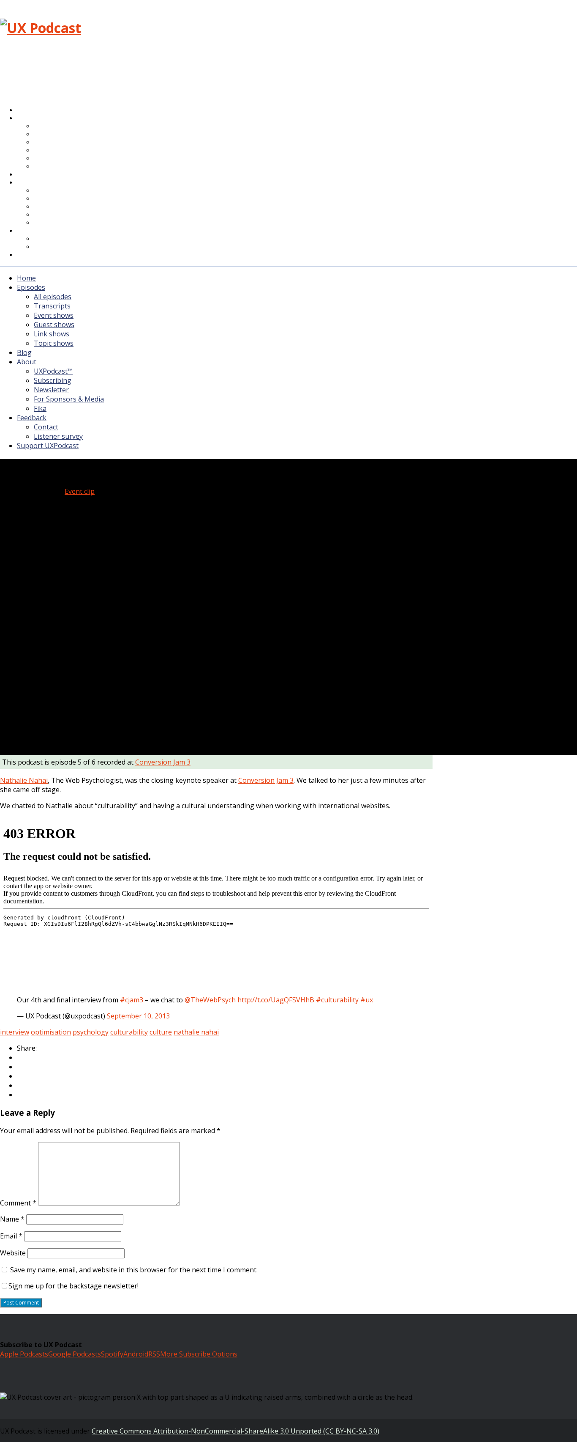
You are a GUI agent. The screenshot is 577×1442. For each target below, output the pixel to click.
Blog (24, 352)
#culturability (337, 999)
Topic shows (57, 167)
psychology (91, 1032)
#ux (366, 999)
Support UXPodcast (52, 255)
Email (11, 1236)
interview (14, 1032)
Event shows (53, 315)
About (33, 182)
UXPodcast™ (53, 371)
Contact (46, 427)
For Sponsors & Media (68, 215)
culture (161, 1032)
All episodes (52, 296)
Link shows (51, 333)
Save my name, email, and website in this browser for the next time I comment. (134, 1269)
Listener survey (58, 436)
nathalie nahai (196, 1032)
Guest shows (54, 324)
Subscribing (52, 380)
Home (26, 278)
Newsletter (51, 389)
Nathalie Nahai (24, 780)
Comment (18, 1203)
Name (12, 1219)
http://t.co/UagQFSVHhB (275, 999)
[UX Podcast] (40, 28)
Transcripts (52, 306)
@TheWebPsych (210, 999)
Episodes (31, 287)
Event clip (80, 491)
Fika (40, 408)
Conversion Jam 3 (163, 762)
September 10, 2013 (138, 1016)
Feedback (31, 417)
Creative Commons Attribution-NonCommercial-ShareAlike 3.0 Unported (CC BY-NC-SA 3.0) (235, 1431)
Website (13, 1253)
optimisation (51, 1032)
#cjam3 (131, 999)
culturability (129, 1032)
